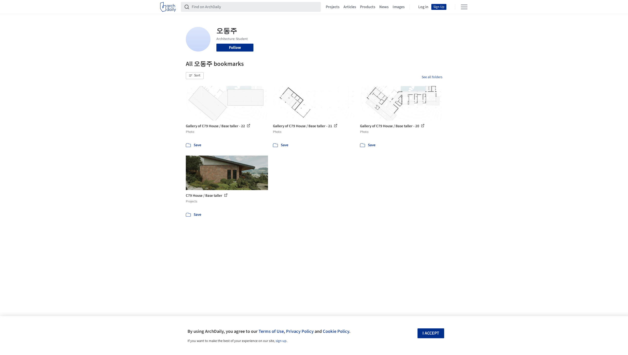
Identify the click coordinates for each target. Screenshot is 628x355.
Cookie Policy (336, 331)
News (384, 7)
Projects (333, 7)
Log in (423, 7)
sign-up (281, 340)
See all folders (432, 77)
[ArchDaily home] (168, 7)
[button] (195, 75)
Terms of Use (271, 331)
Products (367, 7)
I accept (430, 333)
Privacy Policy (300, 331)
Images (399, 7)
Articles (349, 7)
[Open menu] (464, 7)
